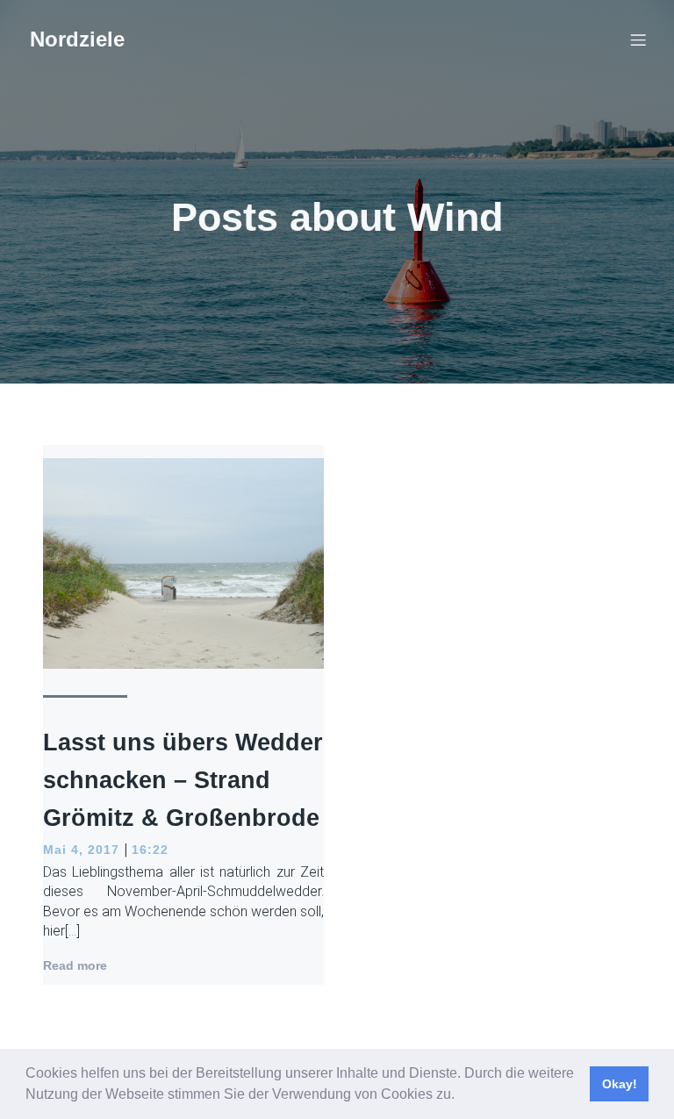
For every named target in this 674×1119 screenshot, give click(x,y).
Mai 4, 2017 (81, 850)
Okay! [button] (619, 1084)
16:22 (150, 850)
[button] (460, 1096)
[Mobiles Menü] (638, 39)
